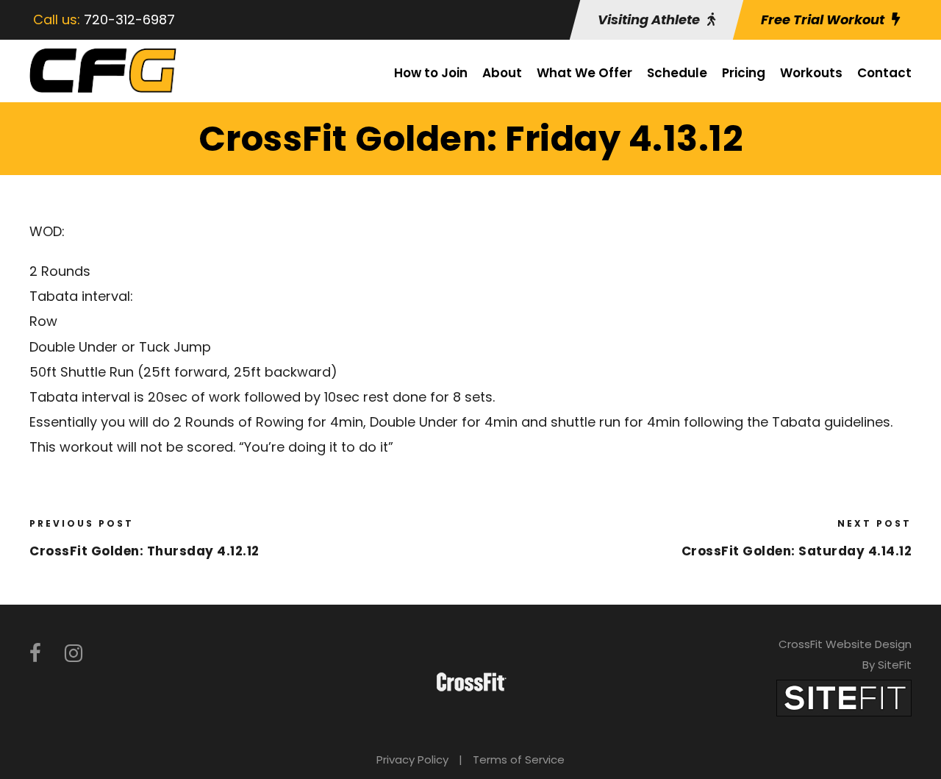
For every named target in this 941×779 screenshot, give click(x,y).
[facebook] (35, 653)
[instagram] (73, 653)
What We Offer (584, 73)
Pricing (743, 73)
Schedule (677, 73)
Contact (884, 73)
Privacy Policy (412, 759)
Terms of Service (519, 759)
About (502, 73)
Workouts (811, 73)
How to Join (431, 73)
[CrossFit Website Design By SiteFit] (844, 697)
